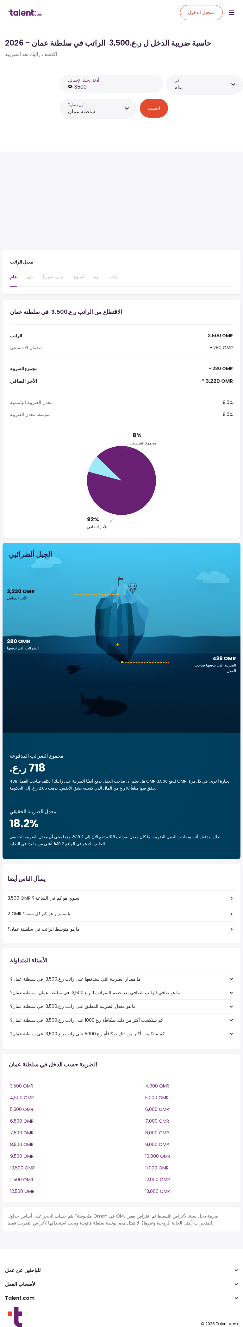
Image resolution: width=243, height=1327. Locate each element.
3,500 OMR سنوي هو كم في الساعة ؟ (43, 898)
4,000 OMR (157, 1086)
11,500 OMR (21, 1179)
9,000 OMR (157, 1144)
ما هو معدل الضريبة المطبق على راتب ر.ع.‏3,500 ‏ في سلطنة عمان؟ (73, 1006)
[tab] (13, 280)
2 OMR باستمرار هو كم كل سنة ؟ (39, 913)
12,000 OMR (157, 1179)
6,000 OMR (157, 1109)
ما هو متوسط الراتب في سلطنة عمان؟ (44, 929)
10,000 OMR (157, 1156)
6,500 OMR (22, 1121)
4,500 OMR (22, 1097)
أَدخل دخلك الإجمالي (83, 80)
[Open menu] (231, 12)
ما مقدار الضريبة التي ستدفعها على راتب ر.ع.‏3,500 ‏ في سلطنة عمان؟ (75, 979)
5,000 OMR (157, 1097)
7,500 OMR (22, 1133)
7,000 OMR (157, 1121)
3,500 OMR (21, 1086)
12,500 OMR (22, 1191)
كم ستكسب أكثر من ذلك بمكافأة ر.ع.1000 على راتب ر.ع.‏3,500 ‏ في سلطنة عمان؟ (86, 1020)
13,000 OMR (157, 1191)
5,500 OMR (21, 1109)
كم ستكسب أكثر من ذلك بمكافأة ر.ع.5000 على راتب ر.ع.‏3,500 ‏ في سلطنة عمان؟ (87, 1034)
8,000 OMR (157, 1133)
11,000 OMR (157, 1168)
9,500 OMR (22, 1156)
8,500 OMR (22, 1144)
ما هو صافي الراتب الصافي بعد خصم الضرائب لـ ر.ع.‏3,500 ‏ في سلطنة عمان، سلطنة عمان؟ (95, 992)
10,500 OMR (22, 1168)
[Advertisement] (113, 201)
